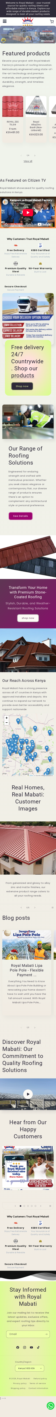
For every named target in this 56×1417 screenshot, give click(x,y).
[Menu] (5, 22)
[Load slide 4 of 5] (32, 1206)
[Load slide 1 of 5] (20, 1206)
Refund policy (40, 1378)
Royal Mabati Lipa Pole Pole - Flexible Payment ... (27, 970)
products (22, 375)
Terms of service (38, 1383)
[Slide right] (34, 155)
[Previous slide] (21, 907)
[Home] (28, 21)
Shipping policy (18, 1388)
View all (28, 161)
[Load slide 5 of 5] (35, 1206)
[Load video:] (28, 1094)
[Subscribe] (46, 1334)
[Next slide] (34, 907)
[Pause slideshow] (52, 907)
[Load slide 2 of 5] (24, 1206)
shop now (28, 618)
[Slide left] (21, 155)
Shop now (22, 386)
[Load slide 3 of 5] (28, 1206)
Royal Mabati (23, 1378)
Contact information (38, 1388)
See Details (20, 516)
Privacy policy (20, 1383)
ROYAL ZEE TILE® (13, 123)
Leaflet (31, 775)
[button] (50, 759)
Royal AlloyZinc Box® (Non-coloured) (36, 126)
